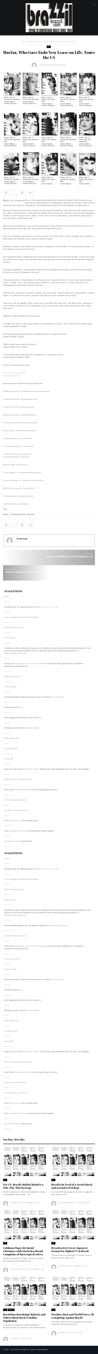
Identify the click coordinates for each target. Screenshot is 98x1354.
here (21, 707)
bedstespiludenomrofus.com (15, 653)
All (23, 42)
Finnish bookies (33, 728)
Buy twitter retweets (12, 841)
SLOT (6, 597)
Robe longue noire (11, 738)
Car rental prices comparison (15, 810)
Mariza (31, 514)
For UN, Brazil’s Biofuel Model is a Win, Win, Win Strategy (23, 1186)
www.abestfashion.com (18, 831)
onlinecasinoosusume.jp (58, 925)
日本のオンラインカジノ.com (47, 607)
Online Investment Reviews (15, 800)
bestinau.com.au (15, 821)
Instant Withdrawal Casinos (15, 936)
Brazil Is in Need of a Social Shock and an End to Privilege (71, 1186)
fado (5, 514)
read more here (57, 697)
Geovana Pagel (17, 1203)
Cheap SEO (9, 759)
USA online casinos (12, 676)
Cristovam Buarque (67, 1203)
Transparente (18, 514)
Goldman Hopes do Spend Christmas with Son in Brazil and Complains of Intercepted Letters (23, 1251)
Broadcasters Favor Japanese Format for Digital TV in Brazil (70, 1249)
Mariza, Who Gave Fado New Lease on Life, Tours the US (51, 42)
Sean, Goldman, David (19, 1269)
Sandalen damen (11, 748)
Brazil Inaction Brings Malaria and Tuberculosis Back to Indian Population (24, 1318)
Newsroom (46, 65)
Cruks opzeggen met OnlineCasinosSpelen (21, 617)
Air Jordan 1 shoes (31, 769)
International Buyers (22, 790)
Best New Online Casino (14, 627)
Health (11, 1310)
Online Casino (10, 638)
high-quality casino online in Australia (30, 664)
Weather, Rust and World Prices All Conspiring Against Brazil (72, 1316)
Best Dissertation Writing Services (18, 779)
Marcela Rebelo (65, 1266)
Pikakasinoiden (10, 687)
